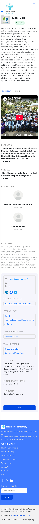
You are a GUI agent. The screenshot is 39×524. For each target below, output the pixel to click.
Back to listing (8, 11)
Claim (19, 408)
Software (8, 324)
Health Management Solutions (17, 304)
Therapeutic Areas (9, 459)
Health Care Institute (10, 448)
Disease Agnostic (11, 336)
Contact (4, 471)
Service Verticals (8, 455)
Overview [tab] (6, 91)
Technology (6, 463)
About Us (5, 467)
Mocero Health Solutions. (20, 515)
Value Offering (7, 452)
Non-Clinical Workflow (14, 353)
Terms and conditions (10, 520)
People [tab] (17, 91)
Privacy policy (28, 520)
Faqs (3, 475)
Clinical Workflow (11, 349)
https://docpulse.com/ (16, 279)
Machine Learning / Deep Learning (19, 320)
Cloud (7, 316)
